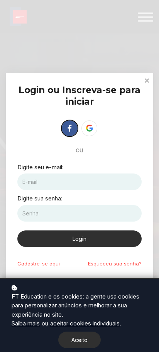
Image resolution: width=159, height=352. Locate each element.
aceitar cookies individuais (85, 323)
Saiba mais (26, 323)
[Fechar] (147, 80)
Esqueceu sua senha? (115, 263)
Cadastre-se (38, 263)
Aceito (79, 340)
